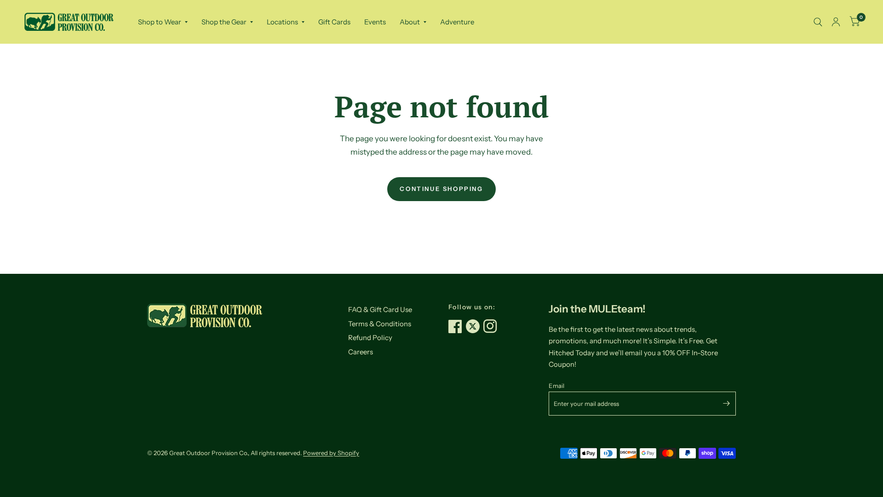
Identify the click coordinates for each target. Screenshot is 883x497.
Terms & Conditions (379, 323)
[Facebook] (457, 326)
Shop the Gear (224, 21)
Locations (282, 21)
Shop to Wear (159, 21)
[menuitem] (163, 22)
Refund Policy (370, 337)
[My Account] (836, 22)
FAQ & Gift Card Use (380, 309)
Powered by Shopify (331, 453)
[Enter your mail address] (726, 404)
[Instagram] (492, 326)
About (410, 21)
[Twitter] (474, 326)
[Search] (818, 22)
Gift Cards (334, 21)
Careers (360, 351)
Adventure (457, 21)
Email (556, 385)
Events (375, 21)
